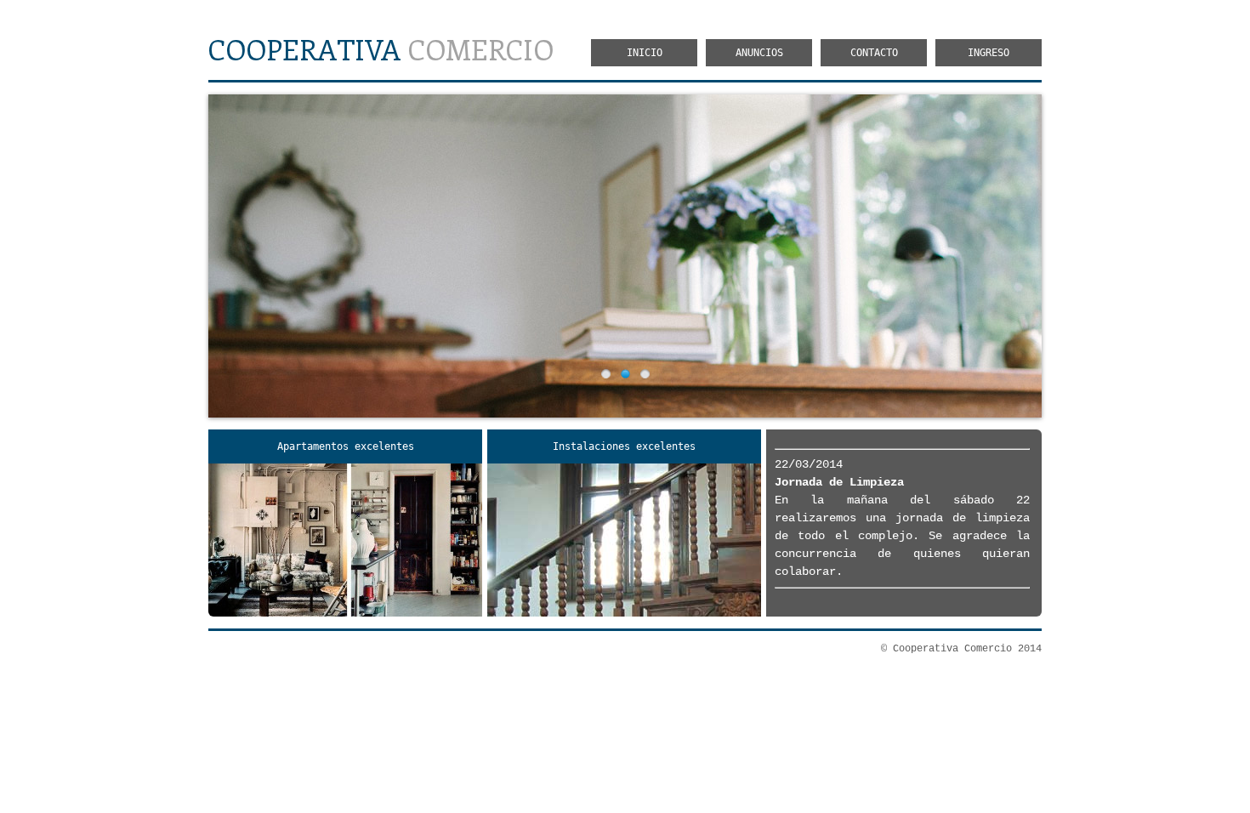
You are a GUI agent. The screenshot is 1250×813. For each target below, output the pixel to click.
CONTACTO (874, 53)
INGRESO (988, 53)
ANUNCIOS (759, 53)
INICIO (644, 53)
